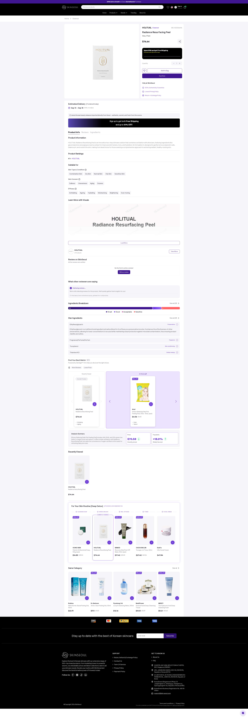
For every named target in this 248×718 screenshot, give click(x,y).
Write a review (124, 272)
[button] (124, 123)
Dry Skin (88, 174)
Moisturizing (102, 193)
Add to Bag (165, 71)
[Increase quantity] (180, 63)
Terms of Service (177, 705)
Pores (135, 422)
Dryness (100, 183)
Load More (124, 243)
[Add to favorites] (144, 71)
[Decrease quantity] (174, 63)
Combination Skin (75, 174)
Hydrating (91, 193)
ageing (79, 424)
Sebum (135, 424)
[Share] (179, 41)
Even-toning (125, 193)
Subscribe (170, 636)
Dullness (72, 183)
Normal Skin (98, 174)
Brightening (114, 193)
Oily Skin (108, 174)
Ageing (82, 193)
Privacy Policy (166, 705)
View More (174, 251)
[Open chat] (243, 713)
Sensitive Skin (120, 174)
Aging (92, 183)
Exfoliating (73, 193)
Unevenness (82, 183)
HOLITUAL (76, 159)
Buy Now (162, 76)
